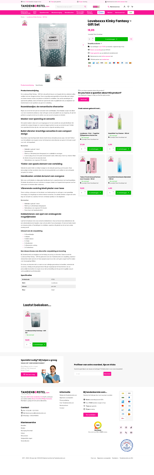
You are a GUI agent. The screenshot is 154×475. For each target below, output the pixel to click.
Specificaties (39, 85)
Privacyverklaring (64, 400)
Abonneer (107, 374)
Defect (23, 433)
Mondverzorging (57, 12)
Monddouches (69, 12)
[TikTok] (131, 427)
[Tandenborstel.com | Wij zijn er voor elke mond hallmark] (96, 6)
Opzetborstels (44, 12)
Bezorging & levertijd (26, 430)
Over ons (93, 458)
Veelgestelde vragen (26, 438)
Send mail (84, 99)
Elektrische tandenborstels (25, 12)
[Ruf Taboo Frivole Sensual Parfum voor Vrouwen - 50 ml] (91, 165)
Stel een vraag (30, 374)
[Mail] (131, 433)
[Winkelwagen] (132, 7)
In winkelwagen (110, 39)
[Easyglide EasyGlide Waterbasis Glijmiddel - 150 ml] (119, 165)
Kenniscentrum (120, 12)
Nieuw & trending (89, 12)
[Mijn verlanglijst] (128, 7)
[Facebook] (121, 427)
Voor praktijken (90, 415)
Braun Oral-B (36, 399)
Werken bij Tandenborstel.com (68, 395)
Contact (62, 408)
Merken (110, 12)
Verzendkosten (25, 441)
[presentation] (23, 45)
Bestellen (23, 425)
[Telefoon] (126, 433)
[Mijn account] (124, 7)
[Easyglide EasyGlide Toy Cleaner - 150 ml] (119, 122)
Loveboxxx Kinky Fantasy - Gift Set (37, 17)
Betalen (23, 428)
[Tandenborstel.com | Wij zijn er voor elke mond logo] (35, 6)
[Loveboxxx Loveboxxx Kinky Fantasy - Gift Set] (35, 319)
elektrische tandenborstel (34, 397)
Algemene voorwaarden (66, 397)
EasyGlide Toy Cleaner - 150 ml (118, 133)
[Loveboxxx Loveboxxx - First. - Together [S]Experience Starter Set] (91, 122)
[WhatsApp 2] (121, 433)
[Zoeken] (85, 7)
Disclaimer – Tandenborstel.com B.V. (122, 458)
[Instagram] (126, 427)
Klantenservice (115, 7)
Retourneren (24, 435)
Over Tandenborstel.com (67, 403)
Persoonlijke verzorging (80, 12)
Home (22, 17)
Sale (130, 12)
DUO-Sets (35, 12)
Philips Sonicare (47, 399)
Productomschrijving (27, 85)
